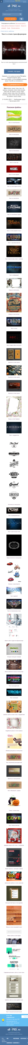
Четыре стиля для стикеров (14, 656)
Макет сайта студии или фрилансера (14, 640)
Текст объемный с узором (14, 790)
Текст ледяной (14, 596)
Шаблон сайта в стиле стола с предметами (14, 714)
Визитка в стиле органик (14, 778)
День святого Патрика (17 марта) (10, 26)
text (8, 91)
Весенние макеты (20, 23)
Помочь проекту (10, 19)
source (18, 91)
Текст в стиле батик (14, 198)
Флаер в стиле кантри (14, 314)
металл (9, 88)
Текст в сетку (14, 328)
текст (20, 88)
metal (18, 90)
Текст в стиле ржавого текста (14, 230)
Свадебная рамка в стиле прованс (14, 730)
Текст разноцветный (14, 685)
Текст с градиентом (14, 435)
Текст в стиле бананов (14, 122)
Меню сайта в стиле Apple (14, 935)
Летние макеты (15, 28)
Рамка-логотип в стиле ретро (14, 558)
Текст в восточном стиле (14, 531)
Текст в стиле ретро (14, 134)
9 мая (8, 28)
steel (5, 91)
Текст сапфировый (14, 275)
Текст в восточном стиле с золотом (14, 259)
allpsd (23, 99)
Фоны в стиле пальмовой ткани (14, 927)
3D (23, 88)
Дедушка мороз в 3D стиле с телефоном (14, 845)
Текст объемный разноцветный (14, 762)
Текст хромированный (14, 515)
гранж (13, 88)
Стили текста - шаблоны (7, 31)
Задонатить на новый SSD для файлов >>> (15, 85)
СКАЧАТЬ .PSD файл (14, 71)
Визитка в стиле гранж (14, 362)
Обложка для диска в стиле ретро (14, 750)
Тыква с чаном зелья (14, 810)
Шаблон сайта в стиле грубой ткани (14, 1000)
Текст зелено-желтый (14, 825)
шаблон (5, 90)
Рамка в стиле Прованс (14, 419)
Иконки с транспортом (14, 584)
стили (15, 90)
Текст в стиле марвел (14, 174)
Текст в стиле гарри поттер (14, 186)
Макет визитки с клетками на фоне (14, 868)
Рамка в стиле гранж (14, 290)
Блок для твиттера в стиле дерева (14, 903)
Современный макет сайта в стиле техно (14, 972)
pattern (14, 91)
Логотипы (23, 1038)
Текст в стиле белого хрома (14, 214)
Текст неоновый (14, 697)
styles (22, 91)
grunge (23, 90)
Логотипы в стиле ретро (14, 504)
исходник (10, 90)
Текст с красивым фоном (14, 242)
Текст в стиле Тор (14, 162)
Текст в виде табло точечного (14, 345)
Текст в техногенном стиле (14, 611)
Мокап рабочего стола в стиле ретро (14, 671)
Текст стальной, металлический (14, 1011)
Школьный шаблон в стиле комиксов (14, 883)
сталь (17, 88)
